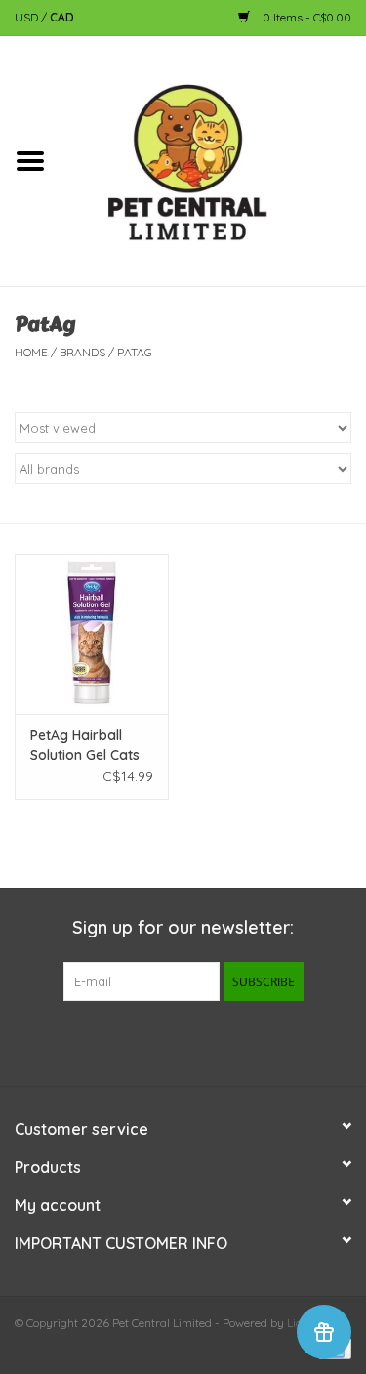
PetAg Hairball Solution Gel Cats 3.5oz (85, 746)
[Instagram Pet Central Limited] (218, 1041)
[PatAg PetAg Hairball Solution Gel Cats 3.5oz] (92, 634)
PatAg (134, 352)
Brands (82, 352)
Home (31, 352)
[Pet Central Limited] (213, 160)
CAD (62, 17)
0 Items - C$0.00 (305, 17)
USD (28, 17)
